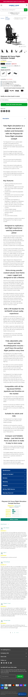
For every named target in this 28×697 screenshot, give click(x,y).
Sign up (20, 676)
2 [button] (12, 632)
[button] (4, 61)
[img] (3, 530)
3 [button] (14, 632)
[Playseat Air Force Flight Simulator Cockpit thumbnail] (3, 51)
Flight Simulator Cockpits (7, 18)
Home (2, 18)
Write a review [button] (14, 519)
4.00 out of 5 (17, 505)
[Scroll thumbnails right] (26, 51)
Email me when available (14, 104)
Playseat (4, 60)
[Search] (25, 9)
